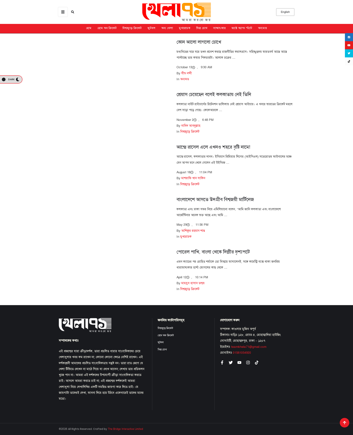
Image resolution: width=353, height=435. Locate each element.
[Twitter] (231, 363)
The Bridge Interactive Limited (125, 429)
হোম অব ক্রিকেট (107, 28)
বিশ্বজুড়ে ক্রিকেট (132, 28)
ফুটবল (152, 28)
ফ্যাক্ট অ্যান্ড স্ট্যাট (242, 28)
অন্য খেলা (167, 28)
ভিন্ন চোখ (201, 28)
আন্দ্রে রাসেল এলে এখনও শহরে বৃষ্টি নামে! (213, 147)
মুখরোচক (184, 28)
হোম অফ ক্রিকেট (166, 335)
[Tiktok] (257, 363)
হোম (89, 28)
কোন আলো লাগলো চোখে (198, 42)
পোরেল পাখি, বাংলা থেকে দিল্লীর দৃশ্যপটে (213, 252)
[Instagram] (248, 363)
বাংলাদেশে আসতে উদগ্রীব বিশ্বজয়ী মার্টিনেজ (215, 199)
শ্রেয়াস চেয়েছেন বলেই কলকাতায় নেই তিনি (213, 94)
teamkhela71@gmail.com (248, 347)
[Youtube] (239, 363)
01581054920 (242, 353)
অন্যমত (262, 28)
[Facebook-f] (222, 363)
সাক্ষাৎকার (219, 28)
